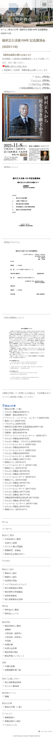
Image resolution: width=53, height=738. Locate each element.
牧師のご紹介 (11, 576)
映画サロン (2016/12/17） (16, 509)
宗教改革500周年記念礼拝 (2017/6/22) (22, 497)
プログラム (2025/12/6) (15, 423)
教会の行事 (13, 29)
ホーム (4, 29)
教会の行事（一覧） (14, 408)
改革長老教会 (11, 595)
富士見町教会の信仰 (14, 599)
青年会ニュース (12, 613)
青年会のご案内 (12, 609)
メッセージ (7, 528)
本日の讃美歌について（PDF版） (36, 87)
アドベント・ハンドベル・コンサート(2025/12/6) (27, 417)
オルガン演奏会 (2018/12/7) (17, 473)
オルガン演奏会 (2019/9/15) (17, 470)
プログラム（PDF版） (41, 84)
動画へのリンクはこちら (16, 66)
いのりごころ (11, 724)
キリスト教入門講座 (14, 546)
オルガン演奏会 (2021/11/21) (18, 459)
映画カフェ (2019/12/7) (15, 462)
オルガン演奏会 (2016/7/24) (17, 500)
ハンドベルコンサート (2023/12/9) (20, 444)
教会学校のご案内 (13, 625)
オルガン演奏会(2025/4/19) (17, 429)
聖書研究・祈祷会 (13, 550)
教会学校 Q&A (11, 651)
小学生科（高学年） (14, 637)
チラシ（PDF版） (43, 76)
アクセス (6, 560)
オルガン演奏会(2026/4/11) (17, 411)
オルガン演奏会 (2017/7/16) (17, 494)
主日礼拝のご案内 (13, 539)
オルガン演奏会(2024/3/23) (17, 438)
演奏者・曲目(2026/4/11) (16, 414)
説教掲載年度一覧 (13, 669)
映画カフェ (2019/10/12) (16, 467)
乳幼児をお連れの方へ (15, 553)
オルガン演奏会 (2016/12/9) (17, 506)
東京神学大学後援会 (14, 591)
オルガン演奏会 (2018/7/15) (17, 482)
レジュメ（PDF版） (42, 80)
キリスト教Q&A (12, 686)
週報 (7, 696)
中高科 (8, 640)
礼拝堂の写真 (11, 580)
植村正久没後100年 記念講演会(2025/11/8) (24, 426)
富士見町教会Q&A (13, 682)
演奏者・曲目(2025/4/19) (16, 432)
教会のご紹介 (11, 573)
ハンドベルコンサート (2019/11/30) (21, 465)
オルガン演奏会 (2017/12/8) (17, 491)
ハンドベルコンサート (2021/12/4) (20, 456)
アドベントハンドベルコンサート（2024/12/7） (26, 435)
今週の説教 (10, 666)
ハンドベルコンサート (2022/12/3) (20, 450)
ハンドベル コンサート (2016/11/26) (21, 503)
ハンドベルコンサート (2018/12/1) (20, 476)
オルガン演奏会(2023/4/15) (17, 447)
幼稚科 (8, 629)
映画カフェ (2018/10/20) (16, 479)
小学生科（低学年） (14, 633)
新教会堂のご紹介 (13, 721)
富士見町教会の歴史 (14, 587)
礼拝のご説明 (11, 542)
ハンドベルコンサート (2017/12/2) (20, 488)
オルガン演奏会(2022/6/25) (17, 453)
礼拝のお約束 (11, 648)
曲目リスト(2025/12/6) (15, 420)
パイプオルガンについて (16, 584)
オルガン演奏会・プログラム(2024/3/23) (23, 441)
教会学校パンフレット (15, 655)
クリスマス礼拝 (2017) (15, 485)
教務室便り (10, 717)
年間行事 (9, 644)
